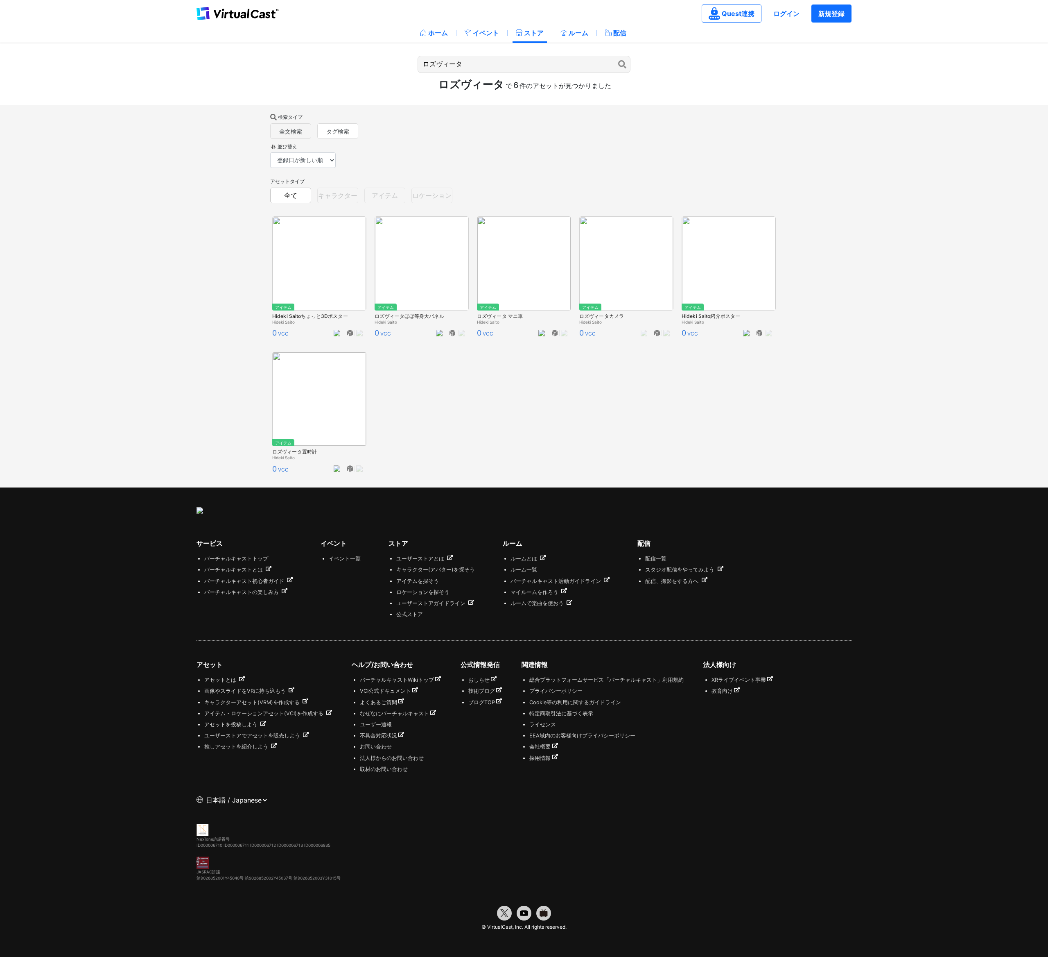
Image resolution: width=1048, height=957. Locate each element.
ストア (534, 33)
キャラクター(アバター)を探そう (435, 570)
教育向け (722, 691)
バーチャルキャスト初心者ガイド (245, 581)
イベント (486, 33)
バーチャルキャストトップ (236, 559)
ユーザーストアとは (421, 559)
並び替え (287, 146)
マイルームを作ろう (535, 592)
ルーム (578, 33)
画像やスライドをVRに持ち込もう (245, 691)
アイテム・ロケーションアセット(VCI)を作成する (264, 713)
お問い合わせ (376, 747)
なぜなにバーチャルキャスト (394, 713)
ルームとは (524, 559)
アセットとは (221, 680)
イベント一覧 (345, 559)
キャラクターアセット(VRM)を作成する (252, 702)
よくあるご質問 (378, 702)
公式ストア (409, 614)
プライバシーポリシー (556, 691)
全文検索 (290, 131)
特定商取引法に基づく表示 (561, 713)
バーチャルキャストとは (234, 570)
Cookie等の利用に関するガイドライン (575, 702)
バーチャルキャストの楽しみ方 (242, 592)
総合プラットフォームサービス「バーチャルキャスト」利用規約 (606, 680)
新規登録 (831, 13)
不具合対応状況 (378, 735)
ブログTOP (481, 702)
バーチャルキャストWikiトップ (397, 680)
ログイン (786, 13)
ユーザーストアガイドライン (431, 603)
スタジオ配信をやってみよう (680, 570)
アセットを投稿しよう (231, 724)
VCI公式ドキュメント (385, 691)
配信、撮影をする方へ (672, 581)
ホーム (438, 33)
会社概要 (540, 747)
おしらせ (479, 680)
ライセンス (542, 724)
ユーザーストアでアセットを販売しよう (253, 735)
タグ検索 (337, 131)
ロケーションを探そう (422, 592)
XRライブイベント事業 (738, 680)
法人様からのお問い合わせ (392, 758)
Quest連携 (738, 13)
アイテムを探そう (417, 581)
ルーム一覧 (523, 570)
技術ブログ (481, 691)
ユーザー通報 (376, 724)
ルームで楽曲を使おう (537, 603)
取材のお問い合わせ (384, 769)
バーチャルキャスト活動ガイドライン (556, 581)
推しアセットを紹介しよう (237, 747)
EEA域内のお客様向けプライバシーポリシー (582, 735)
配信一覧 (655, 559)
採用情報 (540, 758)
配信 (619, 33)
